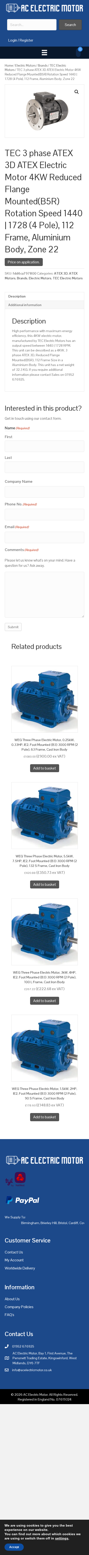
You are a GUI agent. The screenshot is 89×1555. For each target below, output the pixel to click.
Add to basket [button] (44, 768)
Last (8, 457)
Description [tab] (17, 296)
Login (12, 40)
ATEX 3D (61, 273)
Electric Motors (25, 66)
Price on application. (24, 262)
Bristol (62, 1223)
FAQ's (9, 1314)
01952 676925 (23, 1346)
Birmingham (30, 1223)
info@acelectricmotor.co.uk (32, 1370)
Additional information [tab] (25, 305)
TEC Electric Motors (68, 278)
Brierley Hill (49, 1223)
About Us (12, 1298)
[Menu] (44, 52)
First (8, 437)
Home (9, 66)
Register (26, 40)
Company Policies (19, 1306)
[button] (70, 24)
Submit (13, 627)
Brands (42, 66)
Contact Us (14, 1252)
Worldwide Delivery (20, 1268)
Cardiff (73, 1223)
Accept (14, 1547)
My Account (14, 1260)
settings (61, 1538)
